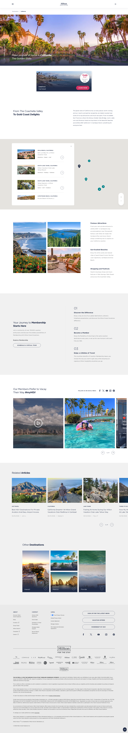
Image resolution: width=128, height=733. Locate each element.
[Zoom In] (121, 196)
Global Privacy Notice (56, 618)
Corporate (15, 631)
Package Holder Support (36, 628)
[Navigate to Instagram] (110, 391)
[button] (89, 161)
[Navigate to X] (103, 391)
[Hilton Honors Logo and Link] (64, 669)
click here (37, 712)
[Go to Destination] (45, 588)
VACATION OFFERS (98, 620)
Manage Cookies (55, 624)
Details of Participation (54, 695)
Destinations (15, 11)
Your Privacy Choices (59, 615)
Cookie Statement (55, 621)
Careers (15, 634)
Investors (15, 622)
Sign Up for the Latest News (99, 613)
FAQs (14, 619)
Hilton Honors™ (16, 628)
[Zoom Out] (121, 202)
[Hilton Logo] (64, 649)
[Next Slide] (113, 452)
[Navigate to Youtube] (107, 391)
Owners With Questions (35, 616)
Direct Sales (35, 619)
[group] (29, 499)
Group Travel (16, 625)
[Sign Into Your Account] (115, 4)
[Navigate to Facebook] (100, 391)
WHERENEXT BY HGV (98, 627)
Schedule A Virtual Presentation (36, 623)
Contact (35, 612)
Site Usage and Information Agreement (57, 627)
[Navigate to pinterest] (114, 391)
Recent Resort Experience (35, 632)
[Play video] (38, 423)
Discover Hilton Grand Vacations (17, 616)
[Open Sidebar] (13, 4)
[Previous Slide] (102, 452)
